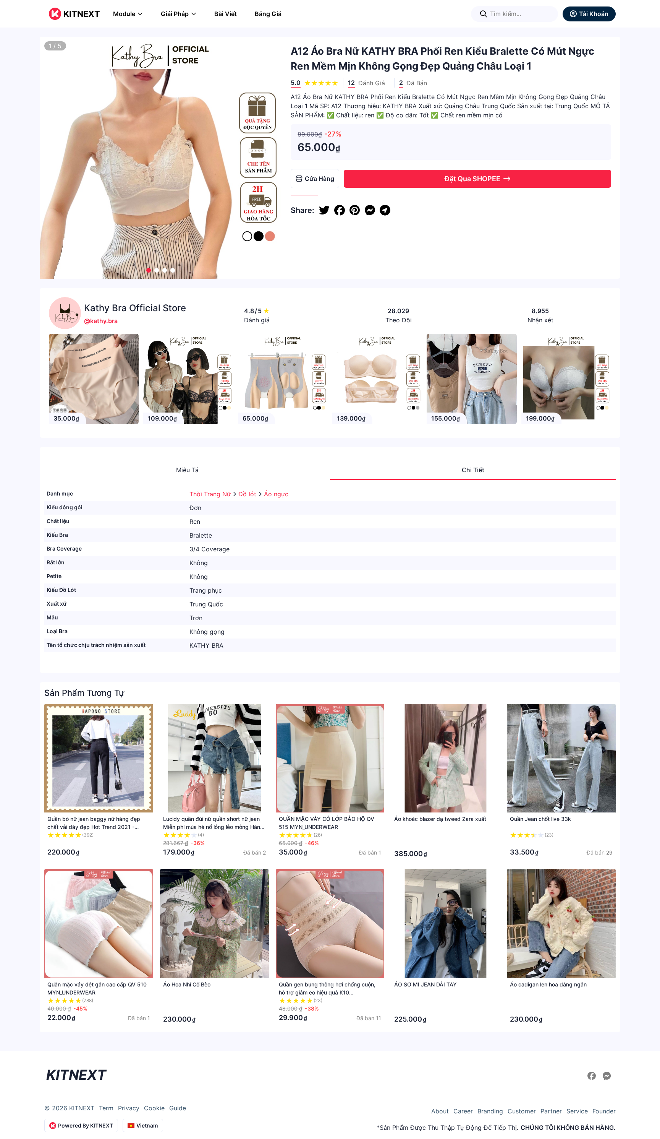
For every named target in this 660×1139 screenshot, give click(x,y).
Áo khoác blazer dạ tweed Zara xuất (440, 819)
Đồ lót (248, 494)
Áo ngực (276, 494)
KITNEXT (81, 14)
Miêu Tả (187, 470)
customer (522, 1111)
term (106, 1108)
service (577, 1111)
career (463, 1111)
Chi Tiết (473, 470)
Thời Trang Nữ (211, 494)
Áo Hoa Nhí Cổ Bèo (186, 984)
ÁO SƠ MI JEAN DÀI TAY (425, 984)
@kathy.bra (101, 321)
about (440, 1111)
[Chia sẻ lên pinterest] (354, 210)
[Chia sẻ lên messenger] (369, 210)
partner (551, 1111)
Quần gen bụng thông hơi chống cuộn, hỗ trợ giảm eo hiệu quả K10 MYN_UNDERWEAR (327, 992)
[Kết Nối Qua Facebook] (592, 1076)
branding (490, 1111)
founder (604, 1111)
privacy (128, 1108)
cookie (154, 1108)
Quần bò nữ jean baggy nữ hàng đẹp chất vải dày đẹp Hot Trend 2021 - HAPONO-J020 (93, 827)
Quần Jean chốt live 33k (540, 819)
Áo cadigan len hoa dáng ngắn (548, 984)
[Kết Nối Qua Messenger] (607, 1076)
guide (177, 1108)
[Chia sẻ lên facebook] (339, 210)
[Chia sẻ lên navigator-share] (385, 210)
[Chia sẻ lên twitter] (324, 210)
